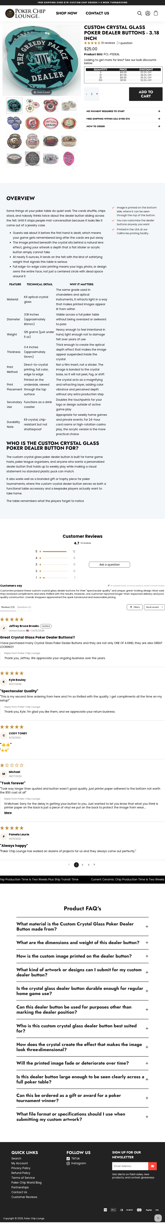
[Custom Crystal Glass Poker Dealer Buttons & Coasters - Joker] (32, 123)
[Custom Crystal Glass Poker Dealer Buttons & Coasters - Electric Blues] (51, 141)
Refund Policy (20, 1173)
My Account (19, 1163)
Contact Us (97, 13)
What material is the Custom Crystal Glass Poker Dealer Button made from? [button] (75, 926)
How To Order (96, 126)
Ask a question (109, 565)
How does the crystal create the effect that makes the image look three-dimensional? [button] (79, 1047)
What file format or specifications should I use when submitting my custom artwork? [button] (70, 1116)
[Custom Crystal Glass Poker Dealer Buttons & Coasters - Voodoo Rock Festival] (51, 159)
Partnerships (20, 1187)
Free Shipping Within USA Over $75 (108, 118)
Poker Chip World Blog (26, 1182)
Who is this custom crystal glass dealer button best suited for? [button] (76, 1028)
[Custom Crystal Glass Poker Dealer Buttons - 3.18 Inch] (69, 159)
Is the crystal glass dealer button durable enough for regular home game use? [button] (79, 991)
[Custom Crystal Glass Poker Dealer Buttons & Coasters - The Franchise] (51, 106)
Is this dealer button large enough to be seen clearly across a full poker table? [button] (80, 1079)
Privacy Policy (20, 1168)
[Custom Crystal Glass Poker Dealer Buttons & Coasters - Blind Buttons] (32, 106)
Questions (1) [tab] (24, 607)
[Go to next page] (95, 864)
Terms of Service (23, 1178)
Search (16, 1158)
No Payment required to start (106, 111)
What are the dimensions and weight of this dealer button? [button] (78, 942)
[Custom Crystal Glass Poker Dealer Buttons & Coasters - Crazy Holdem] (14, 123)
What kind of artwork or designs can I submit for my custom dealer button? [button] (79, 972)
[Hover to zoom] (41, 60)
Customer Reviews (24, 1197)
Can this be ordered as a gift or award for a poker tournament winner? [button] (68, 1098)
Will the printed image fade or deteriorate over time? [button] (72, 1063)
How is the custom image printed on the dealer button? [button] (74, 956)
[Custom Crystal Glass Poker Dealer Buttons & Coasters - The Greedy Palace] (14, 106)
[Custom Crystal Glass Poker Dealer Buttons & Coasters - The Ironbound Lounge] (69, 106)
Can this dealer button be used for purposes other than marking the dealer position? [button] (73, 1009)
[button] (92, 43)
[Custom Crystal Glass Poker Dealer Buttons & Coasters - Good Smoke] (69, 141)
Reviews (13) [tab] (8, 607)
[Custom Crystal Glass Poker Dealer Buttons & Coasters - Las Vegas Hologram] (14, 159)
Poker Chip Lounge (34, 1218)
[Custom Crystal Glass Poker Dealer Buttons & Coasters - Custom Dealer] (69, 123)
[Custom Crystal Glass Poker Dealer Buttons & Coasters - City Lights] (51, 123)
